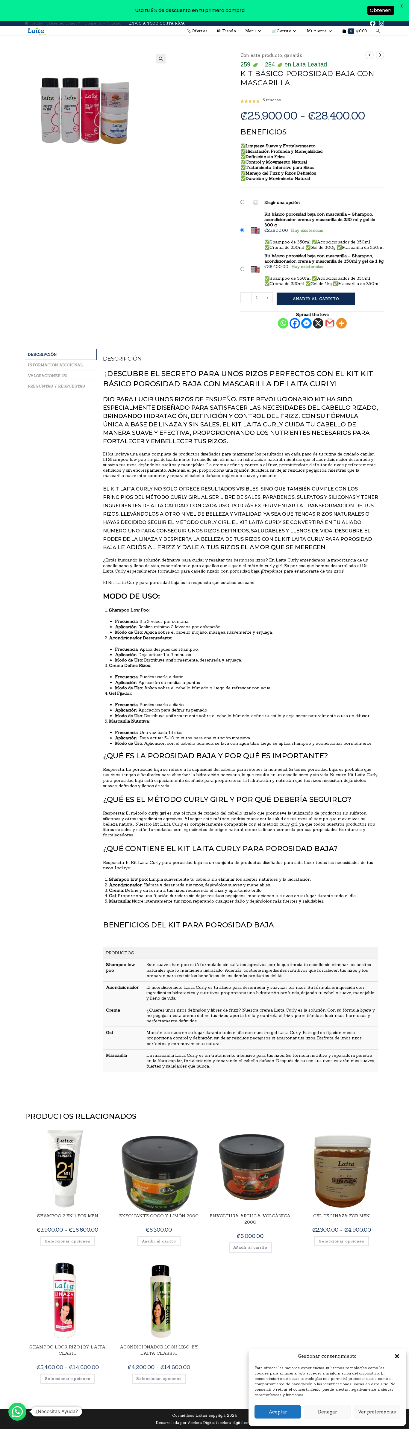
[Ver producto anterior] (369, 55)
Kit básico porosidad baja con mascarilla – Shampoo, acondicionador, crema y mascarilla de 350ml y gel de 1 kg (324, 258)
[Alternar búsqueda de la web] (377, 31)
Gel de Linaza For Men (341, 1215)
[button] (397, 1356)
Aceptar (278, 1412)
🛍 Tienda (33, 23)
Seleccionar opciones (67, 1241)
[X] (318, 323)
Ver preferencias (377, 1412)
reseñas (272, 100)
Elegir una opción (282, 202)
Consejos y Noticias (102, 23)
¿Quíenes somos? (63, 23)
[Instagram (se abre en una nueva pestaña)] (380, 23)
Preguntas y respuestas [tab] (56, 386)
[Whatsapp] (283, 323)
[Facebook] (295, 323)
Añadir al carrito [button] (159, 1241)
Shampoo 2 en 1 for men (67, 1215)
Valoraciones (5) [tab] (47, 375)
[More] (341, 323)
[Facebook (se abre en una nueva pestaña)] (372, 23)
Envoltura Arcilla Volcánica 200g (250, 1219)
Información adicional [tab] (55, 364)
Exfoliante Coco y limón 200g (159, 1215)
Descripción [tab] (42, 354)
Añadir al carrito (316, 298)
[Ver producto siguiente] (380, 55)
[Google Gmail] (330, 323)
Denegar (327, 1412)
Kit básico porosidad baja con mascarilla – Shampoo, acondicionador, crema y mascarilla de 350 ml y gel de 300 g (319, 219)
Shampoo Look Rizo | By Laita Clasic (67, 1350)
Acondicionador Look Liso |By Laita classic (159, 1350)
